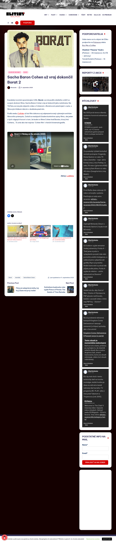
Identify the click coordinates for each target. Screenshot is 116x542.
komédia (17, 277)
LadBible (70, 176)
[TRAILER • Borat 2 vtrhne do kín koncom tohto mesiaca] (17, 231)
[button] (27, 23)
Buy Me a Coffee (89, 45)
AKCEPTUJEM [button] (107, 539)
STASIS (88, 123)
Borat (10, 277)
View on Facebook (88, 138)
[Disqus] (41, 319)
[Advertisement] (40, 196)
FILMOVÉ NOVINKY (14, 72)
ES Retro (88, 401)
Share (86, 139)
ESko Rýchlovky (93, 107)
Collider (21, 113)
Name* (85, 445)
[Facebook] (9, 22)
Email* (85, 453)
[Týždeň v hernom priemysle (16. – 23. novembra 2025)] (62, 231)
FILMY (25, 72)
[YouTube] (12, 22)
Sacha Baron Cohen (29, 277)
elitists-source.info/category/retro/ (95, 417)
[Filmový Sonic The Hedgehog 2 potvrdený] (40, 231)
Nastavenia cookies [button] (93, 539)
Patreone (97, 42)
